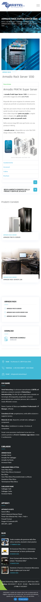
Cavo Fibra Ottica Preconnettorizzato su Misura (16, 477)
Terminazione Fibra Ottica (9, 482)
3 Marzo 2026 (14, 573)
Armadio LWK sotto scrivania (16, 316)
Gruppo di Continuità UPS (9, 521)
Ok (15, 599)
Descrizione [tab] (7, 84)
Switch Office (5, 512)
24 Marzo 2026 (14, 554)
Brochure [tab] (6, 176)
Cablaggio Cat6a (6, 491)
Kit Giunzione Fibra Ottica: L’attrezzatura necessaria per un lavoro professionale (22, 550)
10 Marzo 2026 (14, 563)
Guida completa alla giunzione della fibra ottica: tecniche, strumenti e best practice (23, 541)
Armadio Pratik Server (11, 237)
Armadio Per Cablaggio (8, 458)
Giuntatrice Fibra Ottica (8, 479)
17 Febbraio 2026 (15, 544)
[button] (20, 181)
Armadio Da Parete (7, 460)
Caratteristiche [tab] (8, 163)
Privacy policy (23, 599)
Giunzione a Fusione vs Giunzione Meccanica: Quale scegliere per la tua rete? (24, 569)
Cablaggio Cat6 (6, 489)
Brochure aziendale (17, 339)
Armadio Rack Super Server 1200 (17, 312)
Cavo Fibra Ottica (6, 470)
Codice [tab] (5, 171)
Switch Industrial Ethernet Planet (11, 514)
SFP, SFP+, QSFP (6, 524)
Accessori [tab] (6, 167)
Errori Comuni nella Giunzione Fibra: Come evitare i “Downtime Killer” (23, 560)
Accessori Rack (6, 462)
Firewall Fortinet (6, 519)
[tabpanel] (20, 124)
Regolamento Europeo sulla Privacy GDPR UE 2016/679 (17, 190)
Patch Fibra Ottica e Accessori (11, 472)
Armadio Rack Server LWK (12, 279)
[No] (39, 596)
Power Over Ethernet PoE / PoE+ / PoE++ (14, 516)
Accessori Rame (6, 494)
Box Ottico (4, 474)
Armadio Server (6, 455)
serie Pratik (25, 97)
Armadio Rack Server (10, 235)
